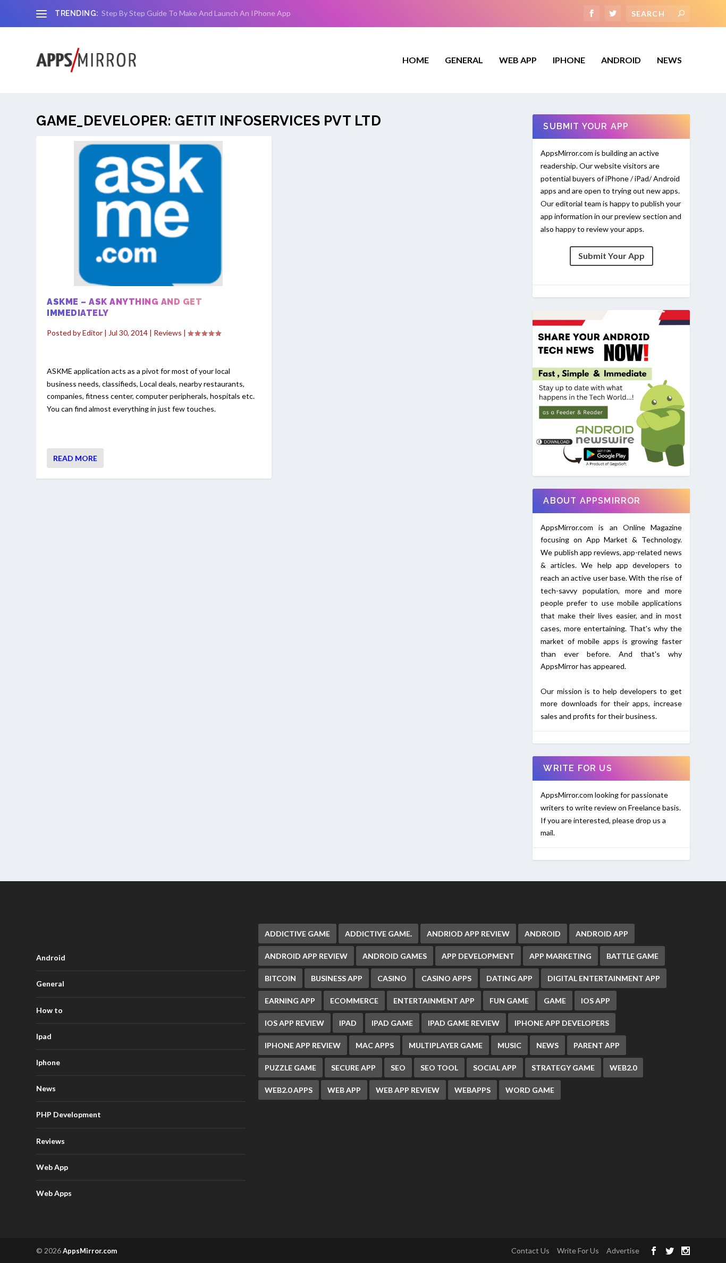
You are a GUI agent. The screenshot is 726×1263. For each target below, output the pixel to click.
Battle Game (632, 955)
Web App (518, 60)
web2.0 (623, 1067)
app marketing (560, 955)
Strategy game (563, 1067)
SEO (398, 1067)
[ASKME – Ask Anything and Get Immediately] (154, 213)
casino (392, 978)
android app (602, 933)
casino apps (446, 978)
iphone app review (303, 1045)
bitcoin (280, 978)
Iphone (569, 60)
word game (529, 1089)
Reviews (168, 332)
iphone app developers (561, 1022)
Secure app (353, 1067)
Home (415, 60)
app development (478, 955)
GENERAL (464, 60)
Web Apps (54, 1193)
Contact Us (530, 1250)
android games (394, 955)
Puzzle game (290, 1067)
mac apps (375, 1045)
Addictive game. (378, 933)
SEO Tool (439, 1067)
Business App (336, 978)
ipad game (392, 1022)
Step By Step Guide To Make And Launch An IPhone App (196, 13)
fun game (509, 1000)
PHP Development (68, 1114)
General (50, 983)
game (555, 1000)
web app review (408, 1089)
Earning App (290, 1000)
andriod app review (468, 933)
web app (344, 1089)
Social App (495, 1067)
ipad (348, 1022)
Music (509, 1045)
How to (49, 1010)
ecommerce (354, 1000)
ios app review (294, 1022)
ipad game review (464, 1022)
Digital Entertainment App (603, 978)
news (547, 1045)
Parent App (596, 1045)
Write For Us (578, 1250)
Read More (75, 458)
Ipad (44, 1036)
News (669, 60)
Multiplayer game (446, 1045)
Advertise (622, 1250)
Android (621, 60)
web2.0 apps (289, 1089)
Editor (92, 332)
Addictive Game (297, 933)
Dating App (509, 978)
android (543, 933)
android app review (306, 955)
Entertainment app (434, 1000)
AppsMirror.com (90, 1251)
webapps (472, 1089)
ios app (595, 1000)
